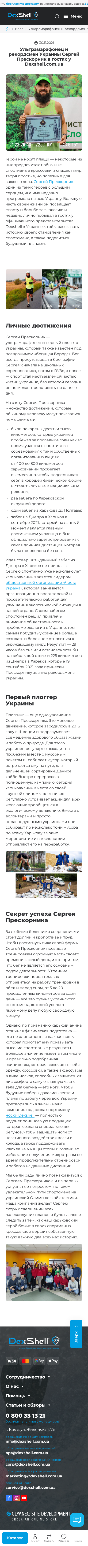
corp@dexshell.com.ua (28, 1464)
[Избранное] (64, 1537)
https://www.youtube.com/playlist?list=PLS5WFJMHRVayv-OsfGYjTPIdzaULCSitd (24, 1498)
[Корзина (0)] (78, 1537)
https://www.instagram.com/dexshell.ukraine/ (16, 1498)
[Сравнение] (49, 1537)
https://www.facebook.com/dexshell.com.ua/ (9, 1498)
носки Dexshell (20, 1115)
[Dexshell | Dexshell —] (23, 16)
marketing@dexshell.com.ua (34, 1476)
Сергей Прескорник (53, 181)
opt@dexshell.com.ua (27, 1453)
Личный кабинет (35, 1537)
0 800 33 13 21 (25, 1415)
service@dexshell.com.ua (31, 1487)
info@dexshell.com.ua (27, 1441)
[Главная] (8, 29)
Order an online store (34, 1519)
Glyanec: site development (41, 1514)
